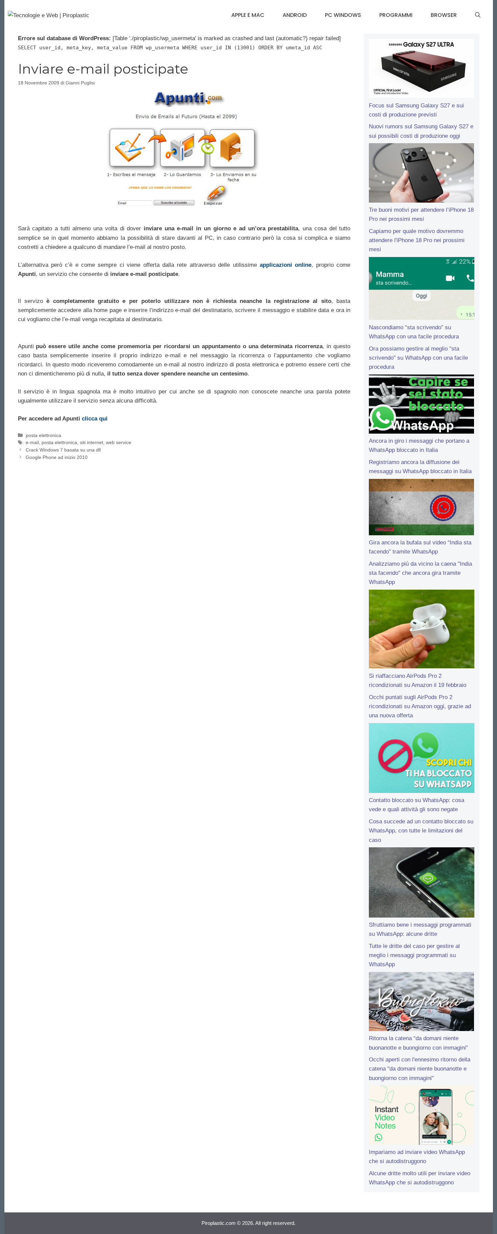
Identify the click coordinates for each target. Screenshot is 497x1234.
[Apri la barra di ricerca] (478, 15)
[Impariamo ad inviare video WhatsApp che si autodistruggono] (421, 1116)
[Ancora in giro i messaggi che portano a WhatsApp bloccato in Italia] (421, 406)
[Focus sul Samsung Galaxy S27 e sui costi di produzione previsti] (421, 70)
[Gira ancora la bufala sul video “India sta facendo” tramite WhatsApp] (421, 508)
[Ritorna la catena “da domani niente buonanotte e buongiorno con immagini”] (421, 1003)
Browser (444, 15)
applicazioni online (285, 265)
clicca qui (95, 418)
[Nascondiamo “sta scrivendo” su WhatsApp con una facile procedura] (421, 290)
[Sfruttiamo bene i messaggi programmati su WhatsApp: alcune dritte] (421, 883)
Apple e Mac (247, 15)
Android (295, 15)
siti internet (91, 442)
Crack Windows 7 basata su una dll (63, 450)
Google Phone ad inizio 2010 (57, 457)
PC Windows (343, 15)
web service (118, 442)
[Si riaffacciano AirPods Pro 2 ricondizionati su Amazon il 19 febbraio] (421, 630)
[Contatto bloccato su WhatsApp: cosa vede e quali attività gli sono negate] (421, 759)
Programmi (395, 15)
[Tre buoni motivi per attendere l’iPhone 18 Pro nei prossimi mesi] (421, 174)
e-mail (32, 442)
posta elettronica (43, 435)
